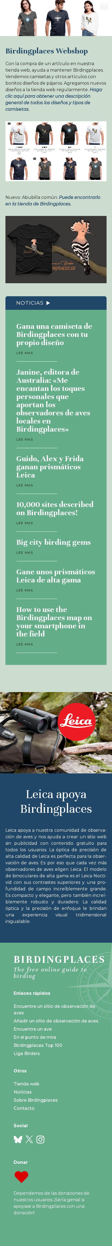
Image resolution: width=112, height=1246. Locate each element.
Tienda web (26, 1083)
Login (68, 6)
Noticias (29, 303)
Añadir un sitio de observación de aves (56, 1021)
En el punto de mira (35, 1037)
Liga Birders (27, 1053)
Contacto (24, 1108)
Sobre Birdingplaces (36, 1100)
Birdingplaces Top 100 (38, 1045)
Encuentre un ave (33, 1029)
